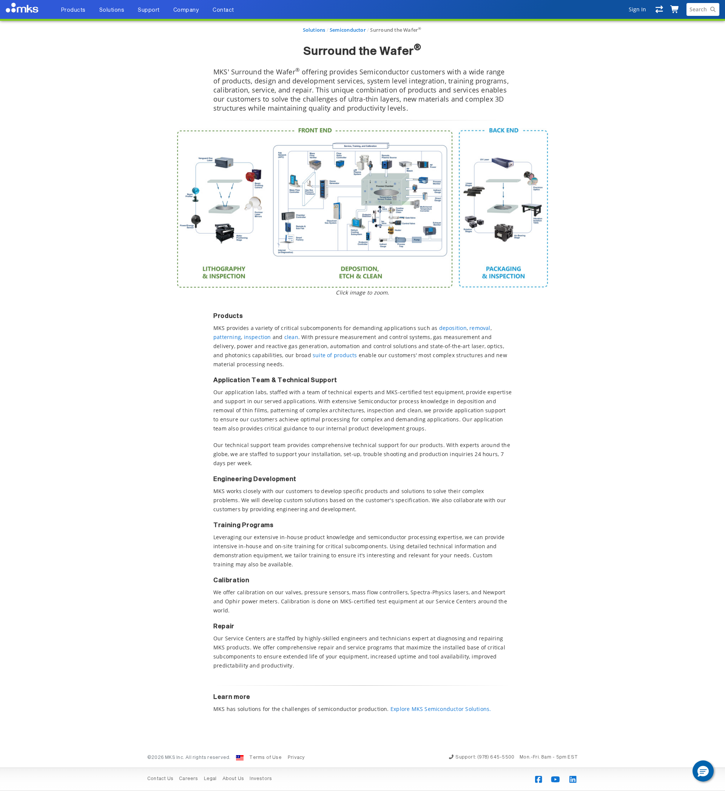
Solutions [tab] (112, 10)
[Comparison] (659, 9)
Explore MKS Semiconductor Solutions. (440, 708)
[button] (703, 771)
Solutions (314, 29)
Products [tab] (73, 10)
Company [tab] (186, 10)
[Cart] (675, 9)
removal (479, 328)
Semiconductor (348, 29)
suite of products (335, 355)
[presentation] (362, 395)
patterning (227, 337)
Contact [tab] (223, 10)
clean (291, 337)
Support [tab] (149, 10)
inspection (257, 337)
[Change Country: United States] (240, 758)
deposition (453, 328)
